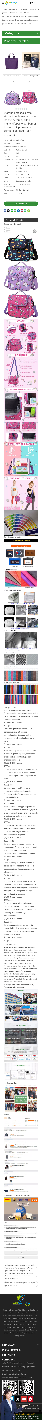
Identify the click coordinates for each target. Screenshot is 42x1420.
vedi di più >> (8, 710)
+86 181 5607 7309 (25, 1378)
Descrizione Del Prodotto (14, 220)
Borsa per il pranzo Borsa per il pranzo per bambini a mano (20, 1284)
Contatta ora (22, 204)
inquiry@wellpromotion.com (17, 1374)
